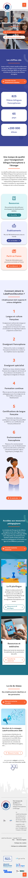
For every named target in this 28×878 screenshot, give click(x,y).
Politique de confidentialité (18, 846)
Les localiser (14, 241)
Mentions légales (21, 839)
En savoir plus (14, 498)
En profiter (14, 215)
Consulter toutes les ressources (11, 549)
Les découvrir (14, 266)
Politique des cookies (20, 843)
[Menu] (24, 5)
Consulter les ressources (11, 660)
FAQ (13, 839)
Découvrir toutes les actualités (11, 702)
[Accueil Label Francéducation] (7, 7)
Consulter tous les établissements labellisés (12, 81)
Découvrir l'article (13, 753)
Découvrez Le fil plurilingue (12, 607)
